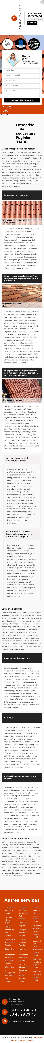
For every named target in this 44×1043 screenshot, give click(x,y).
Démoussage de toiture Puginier (9, 942)
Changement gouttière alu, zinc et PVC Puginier (23, 913)
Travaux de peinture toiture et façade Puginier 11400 (37, 914)
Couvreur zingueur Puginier (22, 942)
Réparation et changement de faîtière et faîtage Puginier (9, 956)
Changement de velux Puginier (23, 932)
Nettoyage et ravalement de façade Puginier (23, 954)
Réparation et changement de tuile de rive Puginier (9, 974)
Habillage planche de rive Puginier (9, 931)
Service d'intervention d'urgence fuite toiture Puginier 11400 (23, 972)
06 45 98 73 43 (20, 26)
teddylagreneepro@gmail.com (21, 1021)
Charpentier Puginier (23, 924)
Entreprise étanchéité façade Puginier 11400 (37, 931)
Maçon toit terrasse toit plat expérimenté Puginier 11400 (37, 948)
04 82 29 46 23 (20, 10)
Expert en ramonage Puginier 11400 (37, 976)
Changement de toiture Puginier (9, 910)
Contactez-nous (26, 1040)
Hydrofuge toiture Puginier (9, 920)
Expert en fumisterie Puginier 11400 (37, 963)
